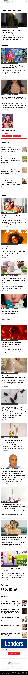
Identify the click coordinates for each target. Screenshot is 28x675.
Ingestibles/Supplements (8, 94)
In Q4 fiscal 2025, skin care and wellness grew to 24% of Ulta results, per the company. (13, 317)
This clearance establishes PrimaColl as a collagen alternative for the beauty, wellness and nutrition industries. (14, 512)
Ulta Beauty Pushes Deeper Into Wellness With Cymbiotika (11, 312)
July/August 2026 (6, 133)
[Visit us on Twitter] (6, 589)
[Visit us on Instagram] (15, 589)
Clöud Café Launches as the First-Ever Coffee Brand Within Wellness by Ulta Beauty (14, 280)
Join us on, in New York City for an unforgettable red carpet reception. (13, 253)
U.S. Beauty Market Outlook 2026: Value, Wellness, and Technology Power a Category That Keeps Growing (14, 409)
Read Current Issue (7, 136)
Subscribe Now (17, 136)
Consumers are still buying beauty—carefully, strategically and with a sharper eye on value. (12, 415)
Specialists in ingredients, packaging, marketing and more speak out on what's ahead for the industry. (13, 544)
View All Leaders (14, 653)
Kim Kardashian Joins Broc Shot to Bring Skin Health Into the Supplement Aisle (14, 99)
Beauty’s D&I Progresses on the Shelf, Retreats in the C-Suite (10, 626)
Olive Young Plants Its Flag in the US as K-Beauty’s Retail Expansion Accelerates (10, 160)
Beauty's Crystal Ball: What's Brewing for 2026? (13, 570)
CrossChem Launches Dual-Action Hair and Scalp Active (10, 634)
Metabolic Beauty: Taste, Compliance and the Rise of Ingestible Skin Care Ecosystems (10, 182)
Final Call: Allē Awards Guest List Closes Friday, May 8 (12, 248)
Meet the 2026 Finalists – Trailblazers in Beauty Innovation (12, 344)
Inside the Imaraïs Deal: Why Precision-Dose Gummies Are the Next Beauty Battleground (10, 171)
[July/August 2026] (7, 121)
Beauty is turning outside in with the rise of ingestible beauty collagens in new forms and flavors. (13, 382)
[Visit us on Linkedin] (10, 589)
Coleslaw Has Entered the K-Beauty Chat (13, 216)
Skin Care (3, 156)
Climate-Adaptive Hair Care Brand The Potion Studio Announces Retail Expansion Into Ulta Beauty (10, 619)
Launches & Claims (6, 339)
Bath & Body (5, 27)
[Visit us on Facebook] (2, 589)
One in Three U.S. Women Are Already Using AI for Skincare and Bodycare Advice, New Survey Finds (10, 603)
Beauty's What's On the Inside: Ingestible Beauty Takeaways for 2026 (13, 376)
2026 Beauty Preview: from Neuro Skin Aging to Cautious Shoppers (14, 538)
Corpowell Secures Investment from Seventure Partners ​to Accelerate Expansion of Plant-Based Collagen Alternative (13, 473)
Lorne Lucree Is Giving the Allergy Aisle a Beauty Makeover (12, 66)
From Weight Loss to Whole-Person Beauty (12, 31)
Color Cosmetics (6, 566)
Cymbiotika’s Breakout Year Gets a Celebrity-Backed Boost (10, 150)
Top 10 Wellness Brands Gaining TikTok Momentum (12, 441)
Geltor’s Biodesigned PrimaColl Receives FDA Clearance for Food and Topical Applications (13, 506)
